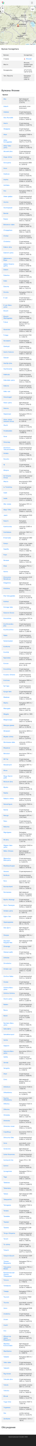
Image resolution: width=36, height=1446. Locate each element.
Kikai (5, 566)
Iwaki (5, 493)
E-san (6, 298)
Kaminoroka (8, 526)
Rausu (6, 1010)
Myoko (6, 787)
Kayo (5, 555)
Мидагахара (8, 720)
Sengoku (7, 1068)
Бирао (6, 219)
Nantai (6, 810)
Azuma (6, 202)
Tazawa (6, 1228)
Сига (5, 1079)
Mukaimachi (8, 765)
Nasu (5, 821)
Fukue (6, 322)
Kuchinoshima (8, 630)
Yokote (6, 1385)
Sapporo (6, 1046)
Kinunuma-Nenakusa (7, 578)
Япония (29, 59)
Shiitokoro (7, 1087)
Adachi (6, 106)
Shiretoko (7, 1121)
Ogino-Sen (7, 916)
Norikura (6, 875)
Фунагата (7, 329)
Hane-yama (8, 403)
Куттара (6, 686)
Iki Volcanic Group (7, 477)
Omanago (7, 946)
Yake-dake (7, 1362)
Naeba (6, 793)
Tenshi (6, 1239)
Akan (5, 134)
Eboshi (6, 311)
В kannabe (7, 538)
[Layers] (32, 9)
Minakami (7, 731)
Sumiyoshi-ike (8, 1160)
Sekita (6, 1057)
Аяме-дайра (8, 196)
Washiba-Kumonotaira (8, 1344)
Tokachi (6, 1250)
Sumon (6, 1166)
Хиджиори (7, 414)
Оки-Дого (7, 928)
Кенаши (6, 560)
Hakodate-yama (9, 380)
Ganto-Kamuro (9, 352)
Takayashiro (8, 1199)
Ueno (5, 1308)
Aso (5, 191)
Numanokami (8, 886)
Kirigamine (7, 583)
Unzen (6, 1319)
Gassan (6, 358)
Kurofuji (6, 652)
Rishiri (6, 1016)
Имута (6, 481)
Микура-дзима (9, 725)
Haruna (6, 408)
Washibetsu (8, 1351)
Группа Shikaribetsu (8, 1099)
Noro (5, 881)
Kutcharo (7, 680)
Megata (6, 714)
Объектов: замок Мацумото (7, 1338)
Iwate (5, 498)
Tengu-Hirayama (9, 1233)
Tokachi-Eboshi (9, 1256)
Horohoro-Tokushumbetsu (9, 448)
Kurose (6, 663)
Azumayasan (8, 208)
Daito (5, 281)
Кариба (6, 549)
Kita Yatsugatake (9, 596)
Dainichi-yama (8, 253)
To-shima (7, 1244)
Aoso (5, 168)
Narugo (6, 815)
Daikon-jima (8, 247)
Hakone (6, 386)
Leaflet (27, 44)
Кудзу (5, 635)
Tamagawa (7, 1205)
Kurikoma (7, 646)
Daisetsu (7, 275)
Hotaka (6, 453)
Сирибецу (7, 1132)
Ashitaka (6, 185)
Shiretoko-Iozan (9, 1126)
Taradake (7, 1216)
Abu (5, 99)
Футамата (7, 341)
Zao (5, 1413)
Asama (6, 179)
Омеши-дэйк (8, 952)
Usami (6, 1325)
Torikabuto (7, 1286)
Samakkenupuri (9, 1034)
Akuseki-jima (8, 151)
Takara (6, 1194)
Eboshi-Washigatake (8, 317)
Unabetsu (7, 1314)
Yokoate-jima (8, 1379)
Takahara (7, 1182)
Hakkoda (7, 374)
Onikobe (6, 958)
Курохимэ (7, 658)
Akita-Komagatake (8, 141)
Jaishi (5, 515)
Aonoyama (7, 163)
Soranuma (7, 1149)
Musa (5, 770)
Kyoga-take (8, 691)
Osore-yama (8, 999)
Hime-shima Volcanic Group (9, 420)
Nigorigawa (7, 832)
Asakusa (6, 174)
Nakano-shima (9, 798)
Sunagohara (8, 1171)
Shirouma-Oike (9, 1137)
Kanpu (6, 543)
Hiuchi (6, 425)
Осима (6, 982)
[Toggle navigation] (32, 3)
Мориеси (7, 748)
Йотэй (6, 1396)
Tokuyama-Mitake (7, 1268)
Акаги (6, 123)
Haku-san (7, 391)
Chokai (6, 236)
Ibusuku (6, 459)
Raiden (6, 1004)
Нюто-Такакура (9, 905)
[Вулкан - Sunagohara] (18, 25)
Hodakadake (8, 431)
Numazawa (7, 892)
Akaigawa (7, 129)
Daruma (6, 286)
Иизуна (6, 470)
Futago (6, 335)
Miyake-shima (8, 737)
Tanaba (6, 1211)
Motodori (7, 753)
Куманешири (8, 641)
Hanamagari (8, 397)
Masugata (7, 708)
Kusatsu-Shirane (9, 675)
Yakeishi (6, 1368)
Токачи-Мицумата (7, 1262)
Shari (5, 1074)
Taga (5, 1177)
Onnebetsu (7, 963)
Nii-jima (6, 840)
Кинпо (6, 571)
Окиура (6, 935)
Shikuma (6, 1109)
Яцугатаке (7, 1374)
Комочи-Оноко (9, 613)
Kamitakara (7, 532)
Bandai (6, 213)
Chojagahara (8, 230)
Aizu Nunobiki (8, 118)
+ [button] (2, 8)
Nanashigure (8, 804)
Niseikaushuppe (9, 866)
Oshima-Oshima (9, 993)
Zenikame (7, 1419)
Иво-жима (7, 504)
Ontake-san (8, 969)
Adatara (6, 112)
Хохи (5, 436)
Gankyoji (6, 346)
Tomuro (6, 1280)
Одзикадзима (8, 922)
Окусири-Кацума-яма (8, 941)
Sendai (6, 1062)
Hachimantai (8, 369)
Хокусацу (7, 442)
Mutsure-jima (8, 782)
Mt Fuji (6, 759)
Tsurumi (6, 1297)
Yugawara (7, 1407)
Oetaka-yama (8, 911)
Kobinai (6, 601)
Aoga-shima (8, 157)
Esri (35, 44)
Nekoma (6, 827)
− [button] (2, 11)
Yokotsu (6, 1390)
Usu (5, 1331)
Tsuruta (6, 1302)
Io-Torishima (8, 487)
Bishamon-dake (9, 224)
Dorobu (6, 292)
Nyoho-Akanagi (9, 899)
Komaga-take (8, 607)
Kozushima (7, 618)
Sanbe (6, 1040)
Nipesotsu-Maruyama (7, 859)
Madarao (7, 697)
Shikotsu (7, 1104)
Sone (5, 1143)
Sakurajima (7, 1029)
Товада (6, 1291)
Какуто (6, 521)
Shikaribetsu (8, 1092)
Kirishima (7, 588)
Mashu (6, 703)
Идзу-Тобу (7, 510)
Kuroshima (7, 669)
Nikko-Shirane (8, 851)
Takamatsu (7, 1188)
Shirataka (7, 1115)
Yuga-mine (7, 1402)
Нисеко (6, 871)
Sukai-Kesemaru (9, 1154)
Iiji (4, 465)
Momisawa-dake (9, 742)
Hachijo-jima (8, 363)
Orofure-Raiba (8, 976)
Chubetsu (7, 241)
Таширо (6, 1222)
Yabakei (6, 1357)
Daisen (6, 270)
